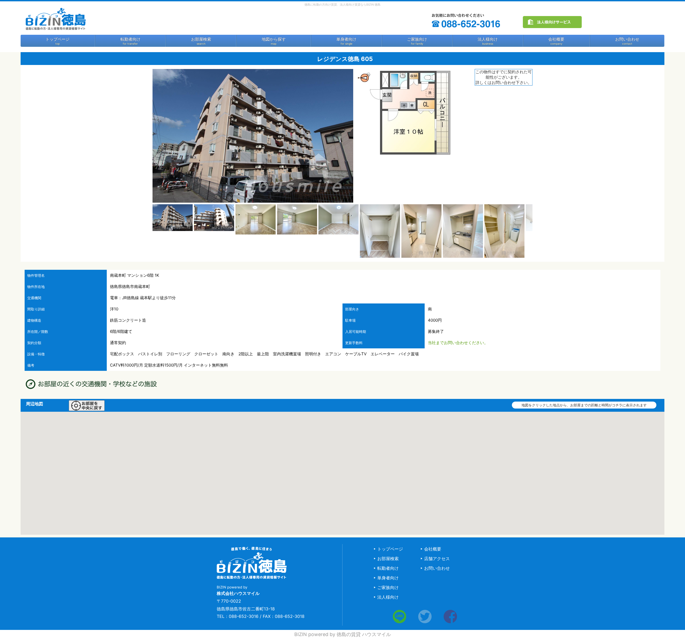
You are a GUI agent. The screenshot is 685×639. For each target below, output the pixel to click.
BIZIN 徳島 (55, 18)
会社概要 (556, 39)
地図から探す (274, 39)
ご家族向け (417, 39)
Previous (144, 231)
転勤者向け (130, 39)
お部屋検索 (201, 39)
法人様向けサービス (552, 22)
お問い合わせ (627, 39)
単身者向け (346, 39)
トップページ (57, 39)
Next (540, 231)
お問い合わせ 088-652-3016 (466, 20)
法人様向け (488, 39)
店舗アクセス (437, 558)
